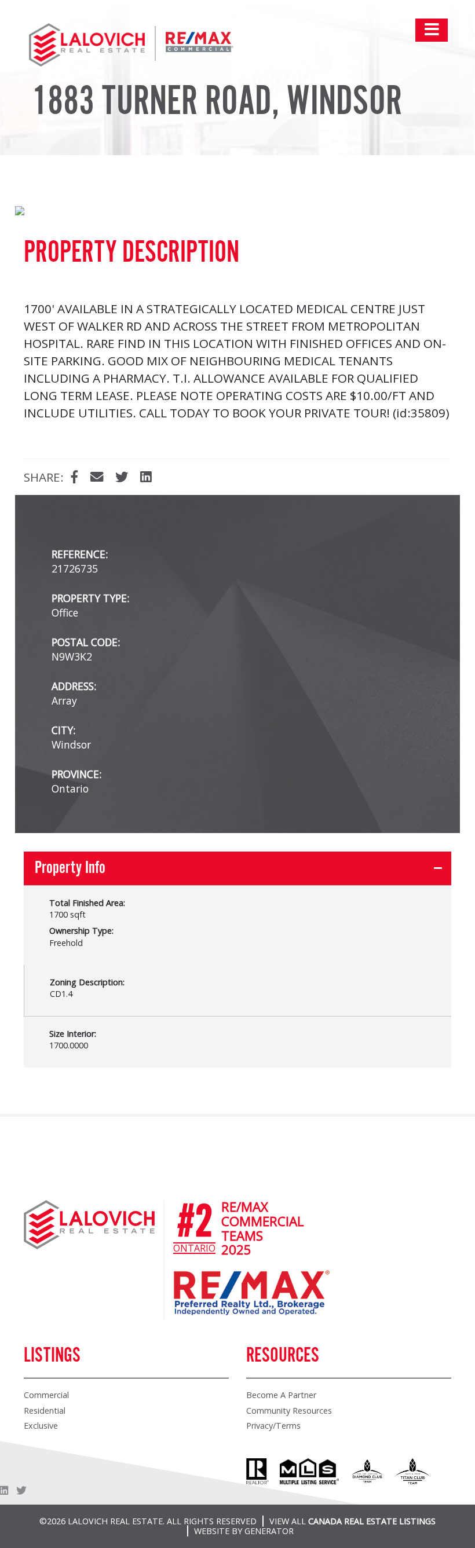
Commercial (46, 1394)
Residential (44, 1410)
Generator (269, 1530)
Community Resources (289, 1410)
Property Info (70, 868)
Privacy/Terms (273, 1425)
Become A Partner (281, 1394)
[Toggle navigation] (431, 30)
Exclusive (41, 1425)
